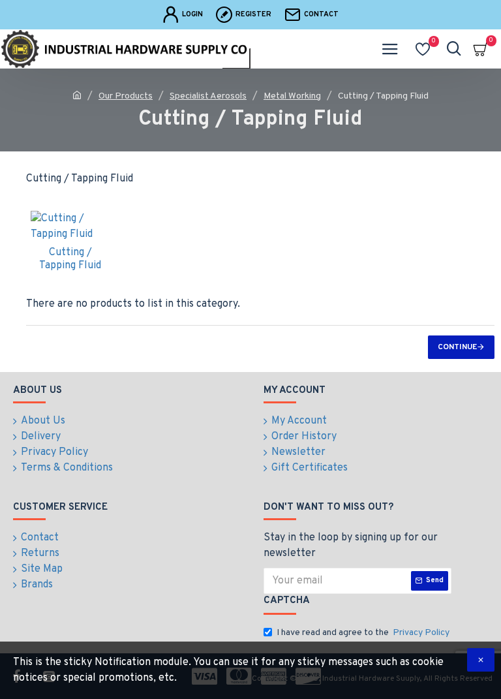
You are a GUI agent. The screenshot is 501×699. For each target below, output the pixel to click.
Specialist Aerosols (208, 96)
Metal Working (292, 96)
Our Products (126, 96)
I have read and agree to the (363, 632)
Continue (457, 347)
